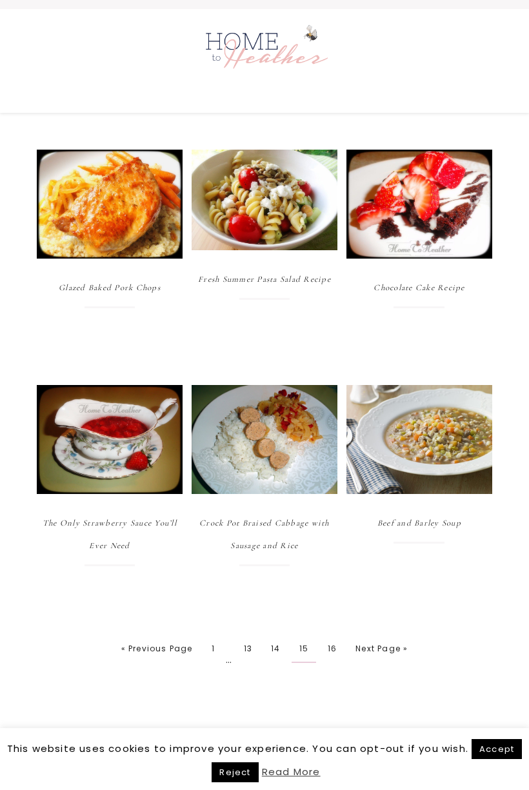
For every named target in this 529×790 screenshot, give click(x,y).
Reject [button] (234, 772)
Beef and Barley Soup (419, 523)
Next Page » (381, 648)
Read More (291, 771)
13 (248, 648)
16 (332, 648)
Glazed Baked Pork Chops (110, 287)
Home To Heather (264, 60)
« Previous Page (157, 648)
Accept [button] (496, 749)
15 (303, 648)
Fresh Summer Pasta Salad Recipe (264, 279)
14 (275, 648)
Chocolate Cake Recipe (419, 287)
